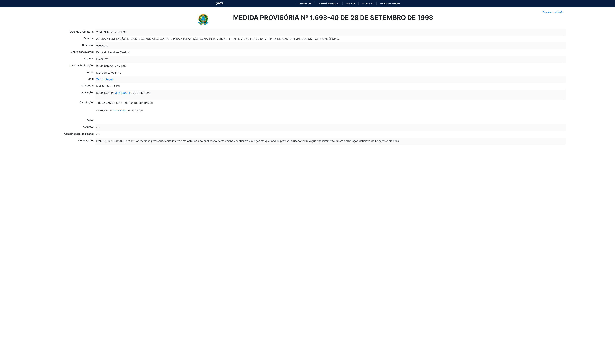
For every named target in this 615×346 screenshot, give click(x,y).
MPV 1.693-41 (123, 92)
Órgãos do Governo (390, 3)
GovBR (219, 3)
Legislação (367, 3)
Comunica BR (305, 3)
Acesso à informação (329, 3)
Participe (350, 3)
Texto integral (104, 79)
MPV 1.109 (119, 110)
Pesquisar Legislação (553, 12)
